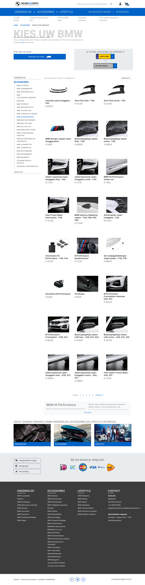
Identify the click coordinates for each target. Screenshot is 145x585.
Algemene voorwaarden (46, 579)
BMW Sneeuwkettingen (26, 130)
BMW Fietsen (82, 502)
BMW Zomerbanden (24, 89)
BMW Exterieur (23, 85)
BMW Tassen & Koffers (86, 508)
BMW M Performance (25, 117)
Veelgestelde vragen (99, 12)
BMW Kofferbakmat (24, 151)
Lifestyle (66, 11)
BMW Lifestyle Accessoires (87, 511)
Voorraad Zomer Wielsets (27, 166)
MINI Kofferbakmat (24, 154)
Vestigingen (122, 12)
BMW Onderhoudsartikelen (26, 517)
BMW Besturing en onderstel (27, 505)
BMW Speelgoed (83, 505)
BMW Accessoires (23, 496)
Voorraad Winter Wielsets (24, 162)
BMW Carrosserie (23, 511)
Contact (17, 579)
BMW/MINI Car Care (24, 123)
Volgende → (99, 395)
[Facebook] (72, 579)
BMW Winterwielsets (25, 92)
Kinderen (20, 101)
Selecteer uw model (36, 57)
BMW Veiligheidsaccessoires (26, 96)
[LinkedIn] (77, 579)
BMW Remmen (22, 508)
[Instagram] (83, 579)
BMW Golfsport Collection (87, 514)
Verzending (23, 471)
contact (22, 42)
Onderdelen (23, 11)
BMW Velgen (21, 520)
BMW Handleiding (23, 502)
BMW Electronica (23, 514)
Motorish (20, 499)
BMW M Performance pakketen (25, 134)
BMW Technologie (24, 110)
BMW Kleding (82, 499)
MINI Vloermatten (24, 148)
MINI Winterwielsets (25, 107)
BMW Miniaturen (83, 496)
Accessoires (45, 11)
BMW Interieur (22, 104)
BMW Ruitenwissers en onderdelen (26, 140)
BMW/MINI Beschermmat (26, 120)
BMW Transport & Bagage (27, 114)
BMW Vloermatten (24, 144)
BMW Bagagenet (23, 157)
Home (16, 25)
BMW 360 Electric (24, 126)
